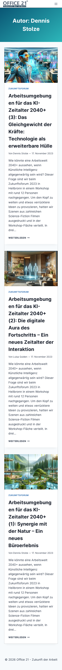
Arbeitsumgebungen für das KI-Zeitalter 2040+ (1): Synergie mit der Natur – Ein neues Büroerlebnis (29, 524)
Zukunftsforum (18, 88)
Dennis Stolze (20, 153)
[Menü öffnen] (56, 3)
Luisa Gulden (20, 356)
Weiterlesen (19, 237)
